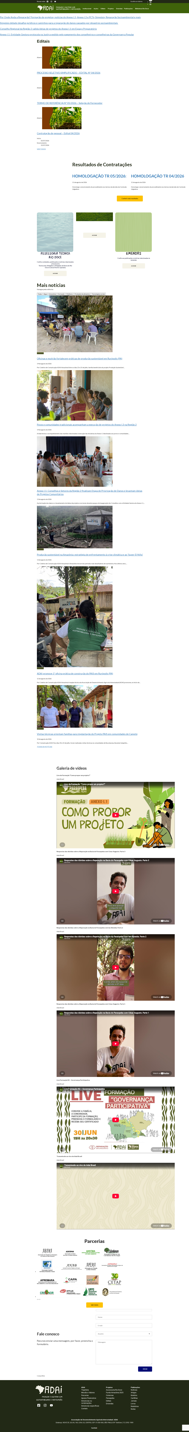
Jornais (134, 1401)
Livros (133, 1404)
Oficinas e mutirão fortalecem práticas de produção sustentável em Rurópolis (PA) (79, 358)
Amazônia (52, 294)
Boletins (134, 1395)
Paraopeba (110, 1398)
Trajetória (85, 1390)
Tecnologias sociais (98, 294)
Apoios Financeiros (88, 1398)
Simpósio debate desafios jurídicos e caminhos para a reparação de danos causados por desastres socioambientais (59, 22)
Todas (40, 294)
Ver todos (94, 1305)
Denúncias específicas (90, 1406)
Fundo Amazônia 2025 (114, 1393)
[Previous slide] (37, 1299)
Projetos (111, 9)
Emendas (119, 9)
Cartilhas (134, 1398)
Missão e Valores (88, 1393)
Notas (133, 1409)
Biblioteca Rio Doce (142, 9)
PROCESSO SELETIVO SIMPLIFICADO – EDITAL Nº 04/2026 (68, 72)
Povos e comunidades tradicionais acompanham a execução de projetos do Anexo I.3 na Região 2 (87, 424)
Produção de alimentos (82, 294)
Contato (84, 1408)
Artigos (133, 1393)
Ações (96, 9)
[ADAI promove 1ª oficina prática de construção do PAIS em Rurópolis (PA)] (75, 616)
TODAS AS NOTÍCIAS (44, 747)
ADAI (83, 1387)
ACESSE (55, 273)
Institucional (87, 9)
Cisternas (110, 1395)
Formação (61, 294)
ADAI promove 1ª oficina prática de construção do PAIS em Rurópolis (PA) (75, 673)
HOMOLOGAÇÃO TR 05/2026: (99, 176)
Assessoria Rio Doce (114, 1390)
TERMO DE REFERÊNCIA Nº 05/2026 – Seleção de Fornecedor (69, 103)
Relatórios (135, 1406)
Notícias (134, 1390)
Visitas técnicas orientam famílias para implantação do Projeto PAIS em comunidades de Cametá (87, 733)
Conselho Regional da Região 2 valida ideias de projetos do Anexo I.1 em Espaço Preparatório (48, 28)
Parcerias (85, 1395)
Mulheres (69, 294)
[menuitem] (150, 1)
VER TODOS (41, 149)
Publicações (128, 9)
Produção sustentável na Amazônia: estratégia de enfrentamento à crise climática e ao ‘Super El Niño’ (90, 554)
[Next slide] (39, 1299)
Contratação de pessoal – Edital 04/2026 (58, 133)
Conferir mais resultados (130, 198)
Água (45, 294)
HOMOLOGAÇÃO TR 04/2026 (157, 176)
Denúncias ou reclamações (86, 1402)
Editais (103, 9)
